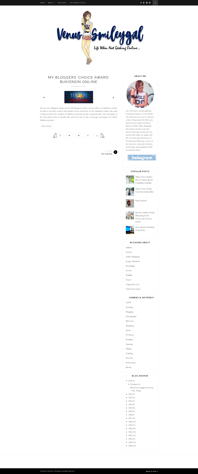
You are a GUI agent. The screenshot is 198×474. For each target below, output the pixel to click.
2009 (130, 446)
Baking (128, 349)
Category (62, 3)
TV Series (130, 335)
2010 (130, 442)
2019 (130, 411)
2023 (130, 397)
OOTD (128, 302)
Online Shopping (133, 257)
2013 (130, 432)
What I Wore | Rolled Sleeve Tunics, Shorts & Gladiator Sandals (144, 180)
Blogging (129, 312)
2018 (130, 415)
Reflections (130, 363)
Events (129, 252)
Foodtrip (129, 307)
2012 (130, 435)
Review (129, 270)
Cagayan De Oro (132, 284)
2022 (130, 401)
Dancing (129, 344)
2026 (130, 381)
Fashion (129, 247)
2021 (130, 404)
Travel (128, 280)
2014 (130, 428)
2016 (130, 422)
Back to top (151, 471)
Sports (128, 367)
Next (113, 97)
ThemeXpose (58, 471)
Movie (128, 330)
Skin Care (130, 321)
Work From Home (133, 289)
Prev (44, 97)
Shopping (130, 326)
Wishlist (129, 275)
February (134, 384)
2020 (130, 408)
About (51, 3)
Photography (131, 316)
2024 (130, 394)
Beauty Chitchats (133, 261)
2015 (130, 425)
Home (42, 3)
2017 (130, 418)
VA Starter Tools (78, 3)
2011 (130, 439)
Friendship (130, 266)
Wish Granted (141, 201)
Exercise (129, 358)
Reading (129, 339)
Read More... (46, 126)
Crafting (129, 353)
